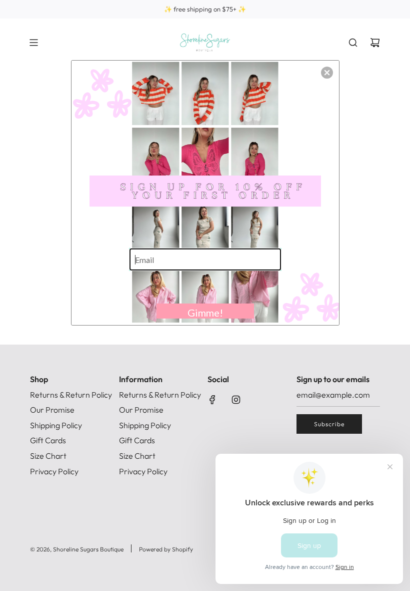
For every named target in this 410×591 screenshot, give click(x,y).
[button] (327, 73)
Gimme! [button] (205, 313)
